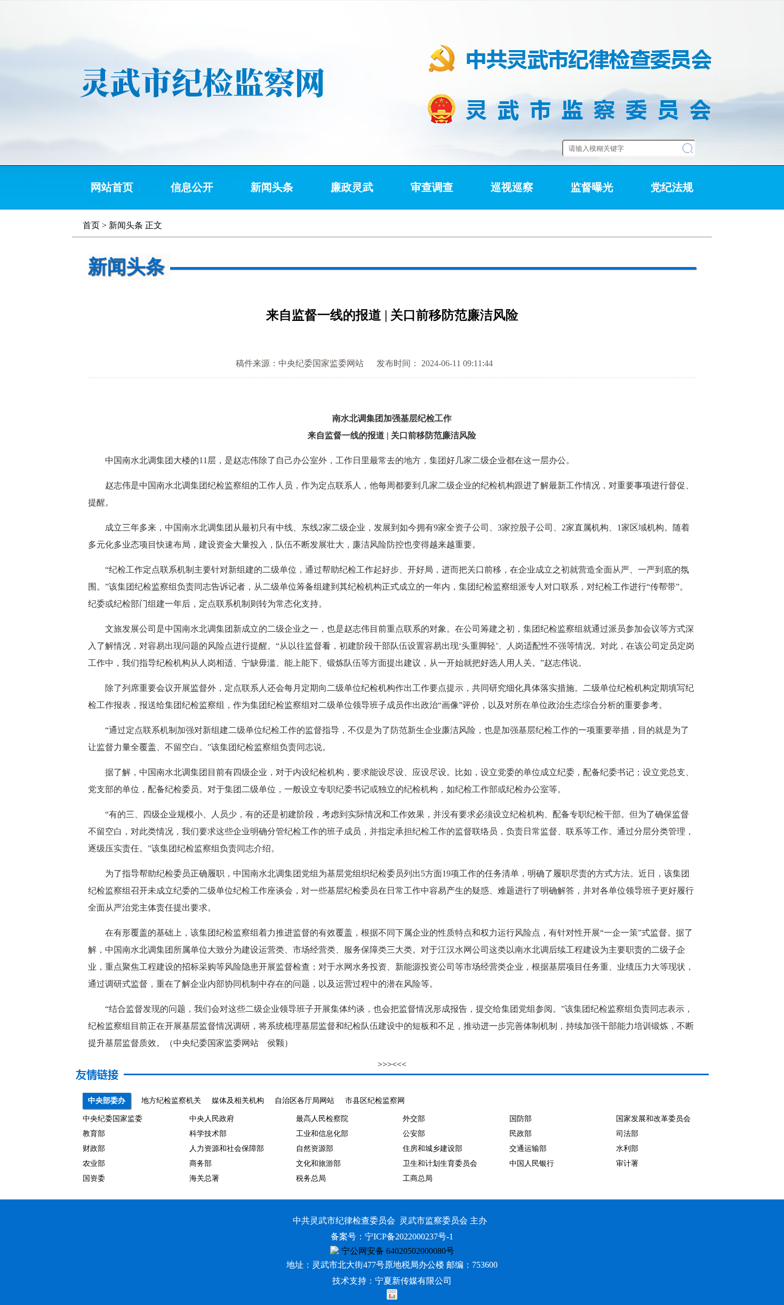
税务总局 (311, 1178)
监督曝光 (592, 187)
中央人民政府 (211, 1119)
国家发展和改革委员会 (653, 1119)
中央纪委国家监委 (112, 1119)
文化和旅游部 (318, 1163)
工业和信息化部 (322, 1134)
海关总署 (204, 1178)
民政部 (520, 1134)
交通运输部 (528, 1149)
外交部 (414, 1119)
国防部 (520, 1119)
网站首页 (112, 187)
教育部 (94, 1134)
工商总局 (418, 1178)
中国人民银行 (531, 1163)
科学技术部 (208, 1134)
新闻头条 (272, 187)
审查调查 (432, 187)
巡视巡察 (512, 187)
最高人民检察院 (322, 1119)
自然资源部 (314, 1149)
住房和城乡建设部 (432, 1149)
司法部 (627, 1134)
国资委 (94, 1178)
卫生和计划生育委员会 (440, 1163)
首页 (91, 225)
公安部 (414, 1134)
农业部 (94, 1163)
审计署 (627, 1163)
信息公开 (192, 187)
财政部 (94, 1149)
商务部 (200, 1163)
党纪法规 (672, 187)
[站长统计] (392, 1296)
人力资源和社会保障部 (226, 1149)
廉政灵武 (352, 187)
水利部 (627, 1149)
